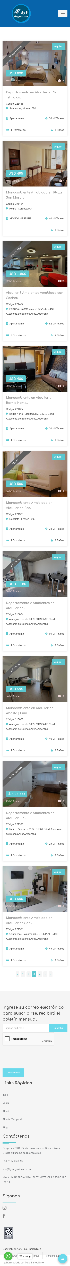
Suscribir (58, 1028)
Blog (5, 1127)
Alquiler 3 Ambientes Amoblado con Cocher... (34, 295)
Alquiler (7, 1111)
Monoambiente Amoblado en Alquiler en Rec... (29, 505)
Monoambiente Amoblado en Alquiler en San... (29, 920)
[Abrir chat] (62, 1258)
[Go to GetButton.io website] (8, 1263)
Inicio (5, 1094)
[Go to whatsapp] (8, 1256)
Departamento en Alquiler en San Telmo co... (32, 95)
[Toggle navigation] (62, 13)
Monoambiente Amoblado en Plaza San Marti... (34, 195)
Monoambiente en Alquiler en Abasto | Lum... (29, 710)
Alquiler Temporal (12, 1119)
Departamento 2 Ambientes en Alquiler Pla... (30, 815)
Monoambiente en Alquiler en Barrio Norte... (29, 400)
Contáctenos (13, 1072)
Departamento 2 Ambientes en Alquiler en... (30, 605)
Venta (6, 1102)
